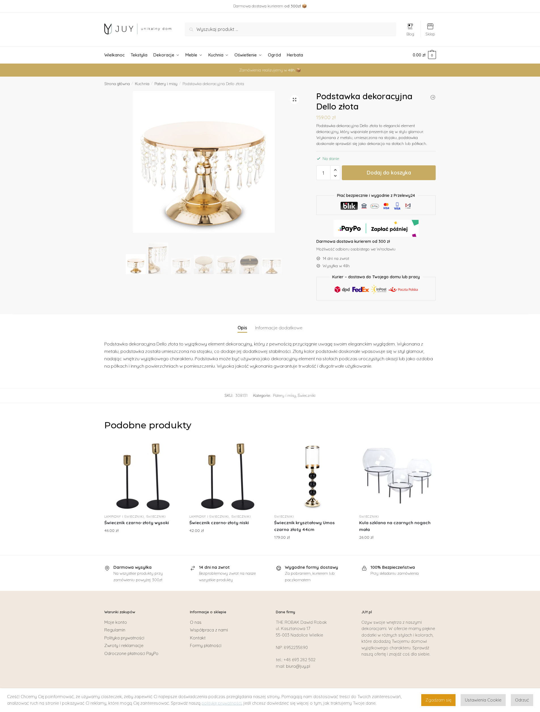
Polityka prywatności (124, 638)
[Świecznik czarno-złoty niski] (227, 475)
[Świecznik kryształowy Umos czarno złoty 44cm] (312, 475)
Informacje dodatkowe (278, 327)
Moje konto (115, 622)
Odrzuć (522, 700)
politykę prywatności (222, 703)
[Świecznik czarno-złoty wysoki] (142, 475)
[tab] (242, 323)
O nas (196, 622)
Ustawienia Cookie (483, 700)
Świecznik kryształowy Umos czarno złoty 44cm (304, 526)
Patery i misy (165, 83)
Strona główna (117, 83)
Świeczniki (306, 395)
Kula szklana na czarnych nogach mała (395, 526)
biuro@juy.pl (298, 666)
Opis (242, 327)
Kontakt (198, 638)
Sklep (430, 34)
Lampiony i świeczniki (124, 517)
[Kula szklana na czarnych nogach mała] (397, 475)
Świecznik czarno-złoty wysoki (136, 522)
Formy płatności (205, 645)
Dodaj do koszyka (389, 172)
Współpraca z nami (209, 630)
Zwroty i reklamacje (123, 645)
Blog (410, 34)
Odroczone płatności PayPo (131, 653)
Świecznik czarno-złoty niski (219, 522)
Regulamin (114, 630)
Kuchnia (142, 83)
